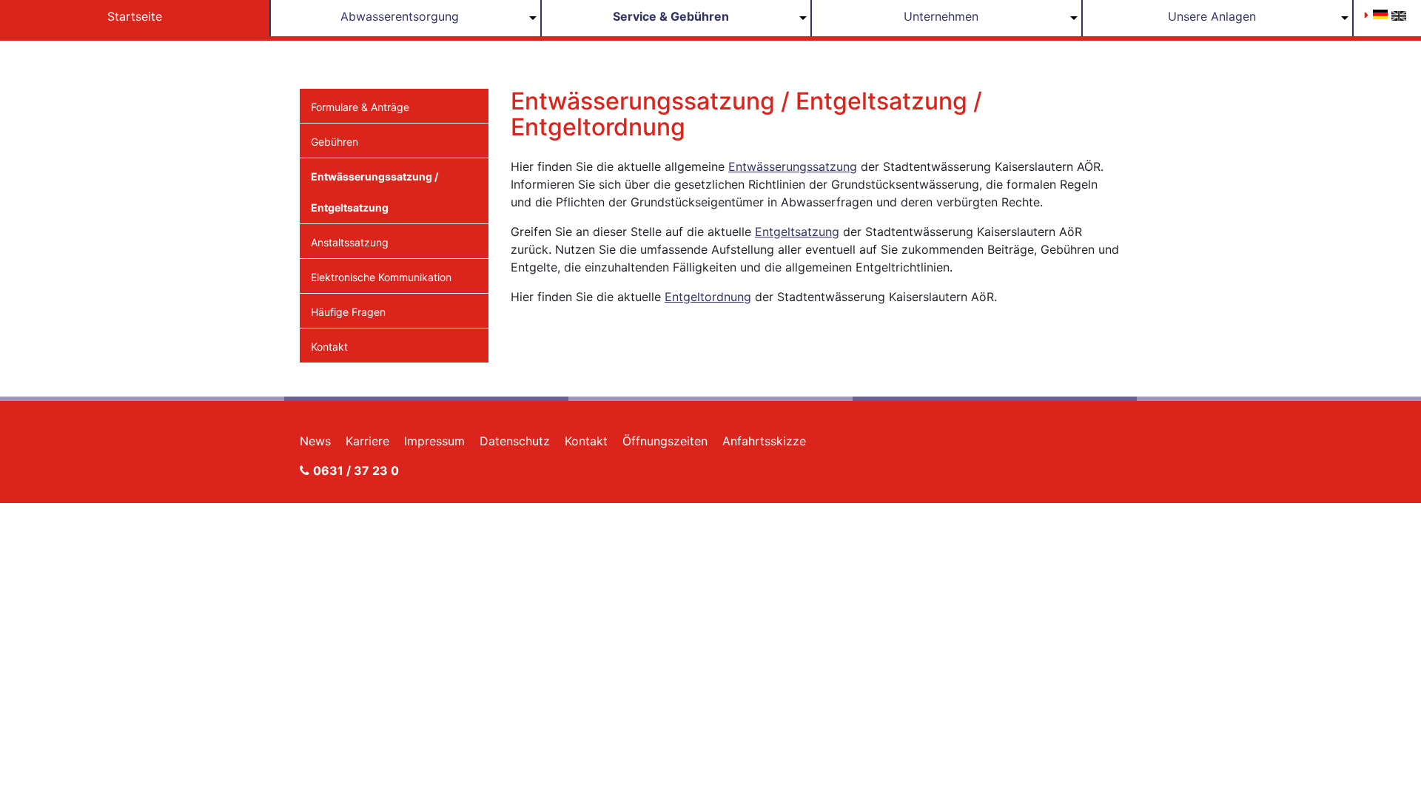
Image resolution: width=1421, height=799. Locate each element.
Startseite (134, 16)
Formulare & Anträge (360, 107)
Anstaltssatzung (350, 242)
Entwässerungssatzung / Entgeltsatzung (374, 192)
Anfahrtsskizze (764, 441)
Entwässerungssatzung (792, 166)
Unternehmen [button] (941, 16)
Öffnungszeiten (665, 441)
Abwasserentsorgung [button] (399, 16)
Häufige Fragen (348, 312)
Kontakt (329, 346)
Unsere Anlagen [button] (1212, 16)
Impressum (434, 441)
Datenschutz (515, 441)
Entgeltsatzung (797, 231)
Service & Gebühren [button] (671, 16)
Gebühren (334, 141)
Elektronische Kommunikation (381, 277)
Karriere (367, 441)
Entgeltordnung (708, 296)
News (315, 441)
